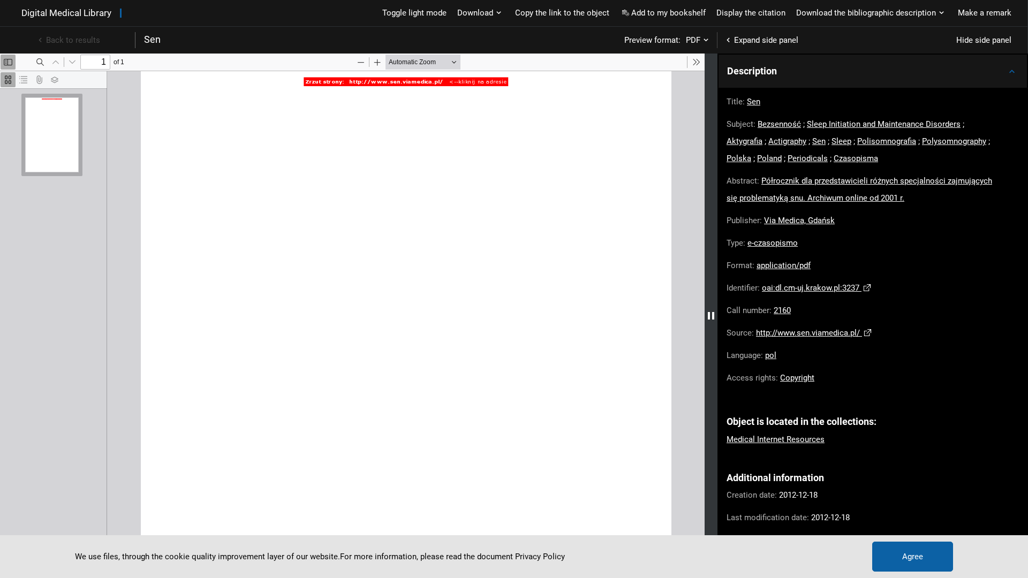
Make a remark (984, 13)
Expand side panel (766, 40)
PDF (693, 40)
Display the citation (750, 13)
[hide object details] (711, 316)
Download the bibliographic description (866, 13)
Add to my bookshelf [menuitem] (668, 13)
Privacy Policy (540, 556)
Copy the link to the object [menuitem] (562, 13)
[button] (872, 71)
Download (475, 13)
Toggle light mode (414, 13)
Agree (912, 556)
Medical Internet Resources (776, 439)
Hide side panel (983, 40)
